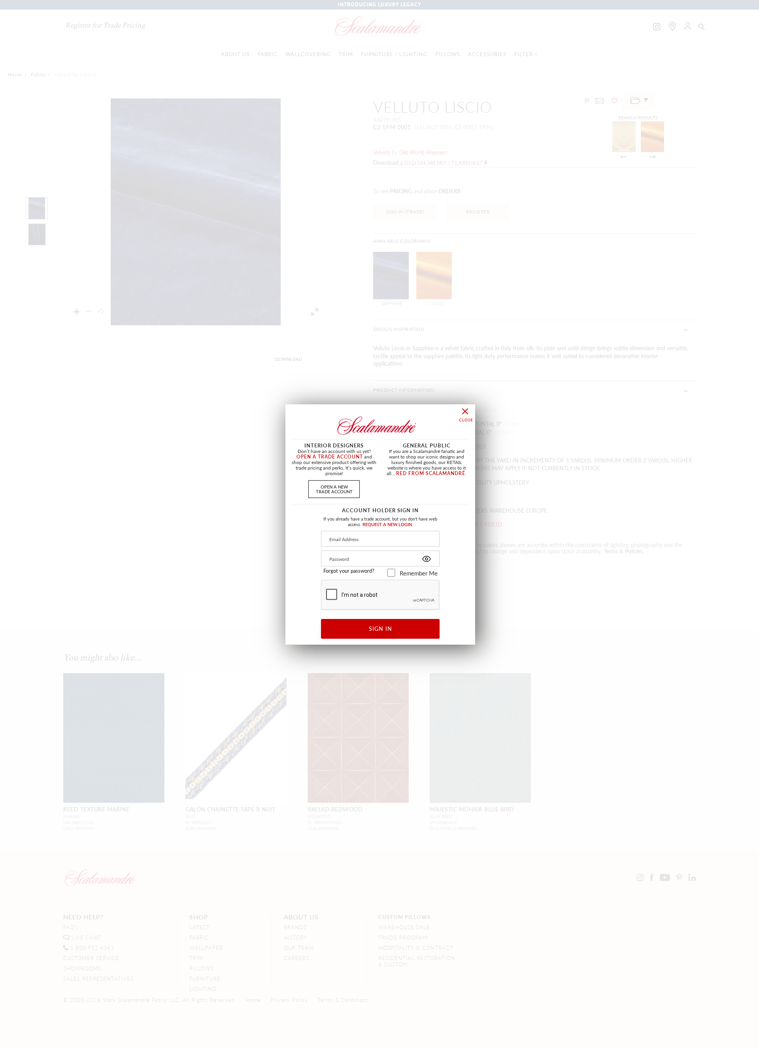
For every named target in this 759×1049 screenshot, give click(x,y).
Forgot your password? (348, 570)
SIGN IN (380, 628)
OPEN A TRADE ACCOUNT (329, 456)
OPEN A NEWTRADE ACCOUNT (334, 488)
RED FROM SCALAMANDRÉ (430, 473)
